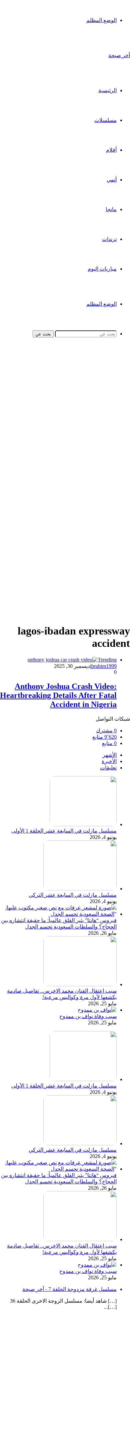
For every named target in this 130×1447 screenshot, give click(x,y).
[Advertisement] (65, 419)
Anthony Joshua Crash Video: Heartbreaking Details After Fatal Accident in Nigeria (58, 695)
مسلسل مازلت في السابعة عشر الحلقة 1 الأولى (64, 831)
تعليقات (108, 767)
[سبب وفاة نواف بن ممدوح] (97, 1010)
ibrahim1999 (103, 666)
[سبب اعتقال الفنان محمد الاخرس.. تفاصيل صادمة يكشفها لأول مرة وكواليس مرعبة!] (80, 984)
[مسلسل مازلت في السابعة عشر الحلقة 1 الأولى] (83, 824)
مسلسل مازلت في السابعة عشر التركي (73, 895)
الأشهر (110, 755)
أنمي (112, 179)
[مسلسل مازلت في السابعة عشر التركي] (80, 888)
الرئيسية (107, 90)
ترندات (109, 239)
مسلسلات (105, 120)
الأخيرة (109, 761)
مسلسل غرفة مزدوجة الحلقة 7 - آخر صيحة (69, 1289)
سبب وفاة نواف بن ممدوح (88, 1016)
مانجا (111, 209)
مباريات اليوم (102, 269)
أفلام (111, 150)
